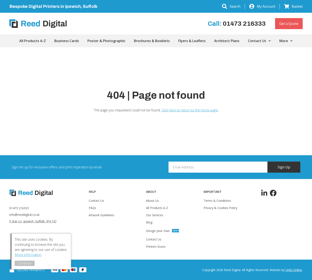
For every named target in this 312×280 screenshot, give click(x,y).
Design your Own (158, 231)
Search (235, 6)
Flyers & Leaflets (192, 40)
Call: (237, 23)
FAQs (92, 208)
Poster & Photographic (106, 40)
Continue (24, 263)
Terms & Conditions (217, 201)
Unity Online (293, 270)
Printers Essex (155, 246)
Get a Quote (288, 23)
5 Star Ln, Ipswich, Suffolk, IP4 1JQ (32, 221)
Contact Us (257, 40)
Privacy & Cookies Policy (220, 208)
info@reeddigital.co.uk (24, 215)
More (283, 40)
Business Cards (66, 40)
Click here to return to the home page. (190, 110)
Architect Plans (226, 40)
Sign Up (284, 167)
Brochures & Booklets (152, 40)
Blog (149, 222)
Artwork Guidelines (101, 215)
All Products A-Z (32, 40)
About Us (152, 201)
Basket (297, 6)
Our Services (154, 215)
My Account (266, 6)
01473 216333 (19, 208)
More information (28, 254)
